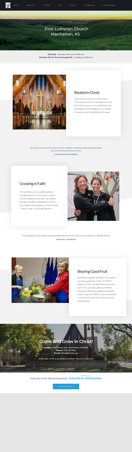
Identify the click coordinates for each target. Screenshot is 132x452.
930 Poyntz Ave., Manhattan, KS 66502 (66, 347)
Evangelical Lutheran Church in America (74, 359)
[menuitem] (15, 5)
